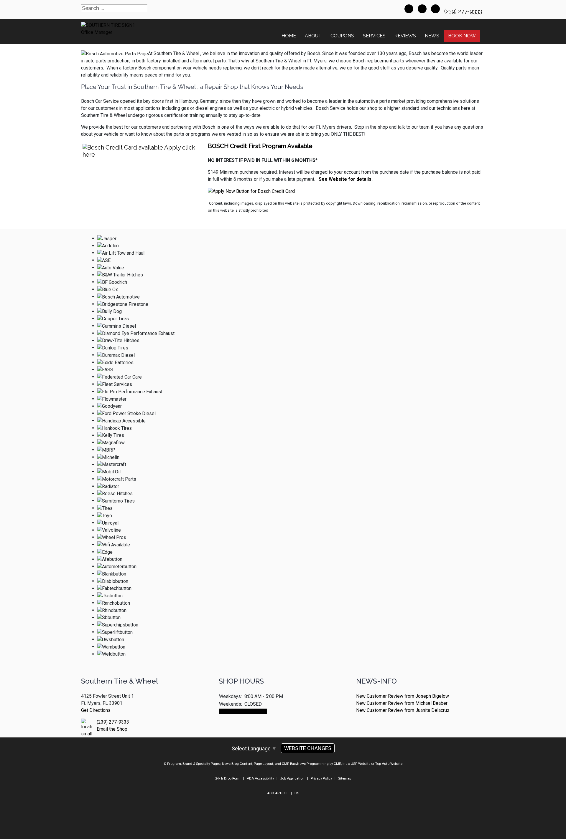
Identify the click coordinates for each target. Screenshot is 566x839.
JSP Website (360, 764)
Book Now (462, 36)
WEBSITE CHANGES (307, 748)
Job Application (292, 778)
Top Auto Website (388, 764)
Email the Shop (112, 729)
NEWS (432, 36)
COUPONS (342, 36)
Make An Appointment (243, 711)
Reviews (405, 36)
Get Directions (96, 710)
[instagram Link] (435, 8)
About (313, 36)
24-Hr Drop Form (228, 778)
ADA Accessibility (260, 778)
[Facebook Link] (408, 8)
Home (289, 36)
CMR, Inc (340, 764)
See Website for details (344, 179)
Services (374, 36)
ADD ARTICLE (277, 793)
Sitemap (344, 778)
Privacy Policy (321, 778)
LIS (296, 793)
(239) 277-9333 (463, 11)
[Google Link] (422, 8)
